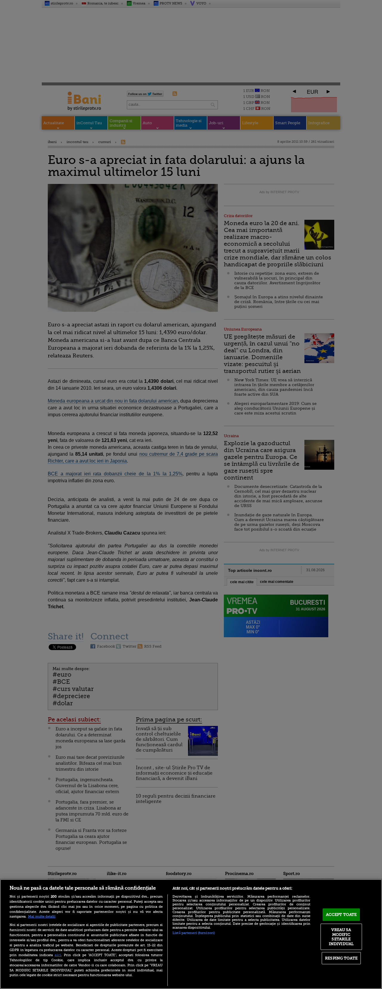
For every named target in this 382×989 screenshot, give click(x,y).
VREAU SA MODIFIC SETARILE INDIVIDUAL (341, 936)
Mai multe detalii (42, 917)
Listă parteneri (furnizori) (193, 933)
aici (58, 955)
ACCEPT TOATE (341, 914)
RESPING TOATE (341, 958)
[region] (191, 934)
